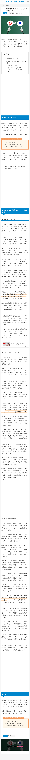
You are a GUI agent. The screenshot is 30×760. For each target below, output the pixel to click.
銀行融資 (5, 13)
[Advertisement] (15, 94)
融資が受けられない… (13, 65)
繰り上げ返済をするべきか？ (15, 67)
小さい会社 (11, 13)
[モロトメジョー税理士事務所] (15, 2)
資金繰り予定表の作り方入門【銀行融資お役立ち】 (18, 344)
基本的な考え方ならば (11, 58)
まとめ (7, 71)
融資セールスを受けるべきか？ (15, 69)
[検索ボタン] (28, 2)
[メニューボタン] (2, 2)
